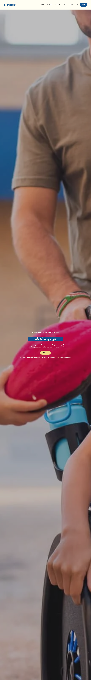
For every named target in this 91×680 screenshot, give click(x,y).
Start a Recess (45, 352)
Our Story (50, 4)
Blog (76, 4)
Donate (83, 5)
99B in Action (68, 4)
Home (42, 4)
